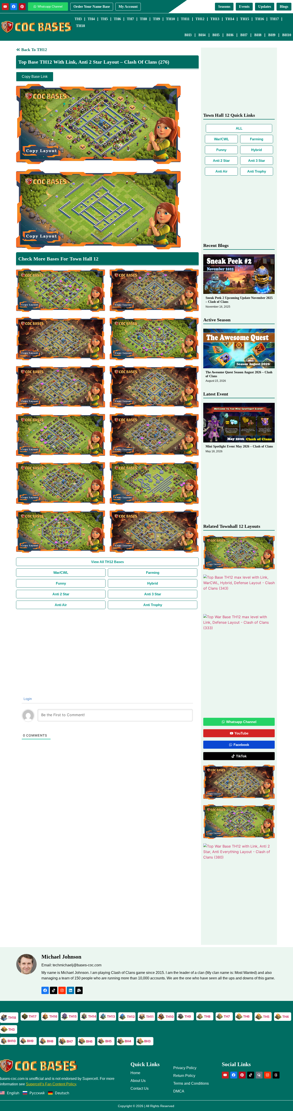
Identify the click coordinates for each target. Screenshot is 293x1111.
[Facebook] (13, 6)
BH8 (257, 35)
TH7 (130, 19)
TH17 (274, 19)
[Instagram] (62, 990)
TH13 (214, 19)
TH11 (185, 19)
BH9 (271, 35)
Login (27, 699)
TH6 (117, 19)
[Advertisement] (107, 643)
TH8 (143, 19)
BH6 (229, 35)
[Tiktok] (53, 990)
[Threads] (276, 1075)
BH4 (202, 35)
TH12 (199, 19)
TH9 (156, 19)
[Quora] (259, 1075)
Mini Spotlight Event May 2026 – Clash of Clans (239, 446)
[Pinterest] (22, 6)
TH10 (170, 19)
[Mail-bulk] (79, 990)
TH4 (91, 19)
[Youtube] (5, 6)
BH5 (216, 35)
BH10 (286, 35)
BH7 (243, 35)
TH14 (229, 19)
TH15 (244, 19)
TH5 (104, 19)
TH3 (78, 19)
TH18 (80, 26)
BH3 (188, 35)
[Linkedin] (70, 990)
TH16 (259, 19)
